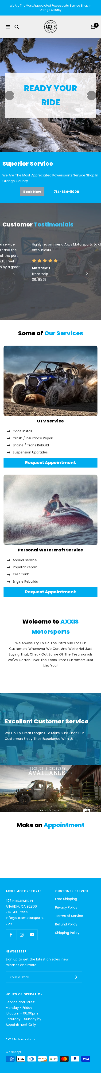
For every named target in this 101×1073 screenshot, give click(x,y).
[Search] (17, 27)
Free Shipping (66, 899)
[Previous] (9, 95)
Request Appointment (50, 462)
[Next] (91, 95)
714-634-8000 (66, 191)
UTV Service (50, 421)
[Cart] (93, 27)
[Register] (75, 977)
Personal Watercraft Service (50, 550)
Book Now (32, 191)
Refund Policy (66, 924)
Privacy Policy (66, 907)
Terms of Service (69, 915)
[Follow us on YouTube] (32, 934)
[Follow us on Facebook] (11, 934)
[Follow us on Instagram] (21, 934)
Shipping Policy (67, 932)
